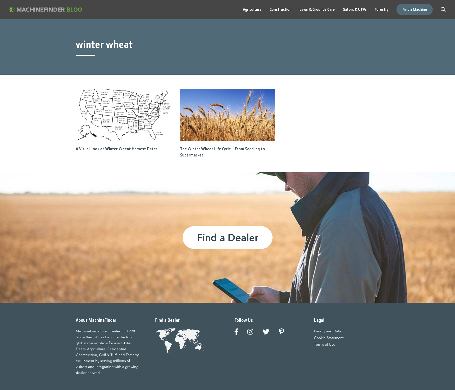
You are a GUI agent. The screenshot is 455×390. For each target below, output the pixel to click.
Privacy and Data (327, 331)
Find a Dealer (227, 237)
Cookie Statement (329, 337)
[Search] (443, 9)
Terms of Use (324, 344)
